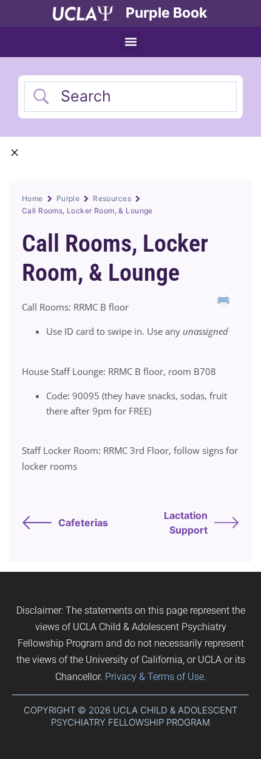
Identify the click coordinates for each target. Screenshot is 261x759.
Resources (112, 198)
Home (32, 198)
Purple (68, 198)
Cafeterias (83, 523)
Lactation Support (186, 522)
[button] (130, 42)
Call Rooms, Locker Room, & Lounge (115, 258)
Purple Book (166, 12)
